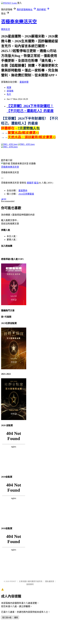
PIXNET (13, 581)
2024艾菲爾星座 (26, 194)
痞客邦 (30, 183)
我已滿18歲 (6, 617)
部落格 (10, 91)
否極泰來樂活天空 (19, 21)
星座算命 (22, 190)
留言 (36, 183)
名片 (9, 94)
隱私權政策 (49, 581)
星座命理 (24, 82)
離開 (16, 617)
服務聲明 (30, 584)
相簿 (9, 87)
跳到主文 (5, 29)
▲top (3, 199)
